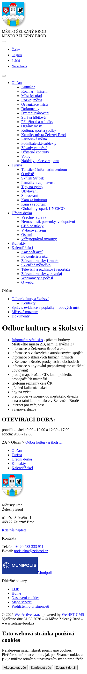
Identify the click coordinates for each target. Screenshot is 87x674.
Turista (17, 455)
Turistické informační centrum (44, 169)
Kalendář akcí (32, 252)
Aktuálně (28, 87)
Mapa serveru (22, 602)
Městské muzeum (25, 312)
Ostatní (26, 235)
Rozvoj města (31, 100)
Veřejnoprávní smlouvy (39, 239)
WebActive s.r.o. (27, 614)
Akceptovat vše (15, 667)
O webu (27, 282)
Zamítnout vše (41, 667)
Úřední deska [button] (22, 213)
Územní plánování (35, 113)
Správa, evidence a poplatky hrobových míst (45, 307)
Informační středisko (27, 340)
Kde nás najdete (14, 530)
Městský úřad (31, 96)
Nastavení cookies (25, 598)
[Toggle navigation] (4, 75)
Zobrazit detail (66, 667)
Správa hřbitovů (33, 117)
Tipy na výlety (32, 187)
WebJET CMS (73, 614)
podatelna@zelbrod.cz (31, 551)
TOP (15, 589)
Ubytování (29, 191)
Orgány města (32, 126)
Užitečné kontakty (35, 152)
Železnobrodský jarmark (39, 261)
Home (16, 593)
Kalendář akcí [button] (22, 248)
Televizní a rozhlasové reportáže (45, 269)
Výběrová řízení (33, 230)
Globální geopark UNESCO (43, 208)
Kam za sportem (33, 204)
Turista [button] (17, 165)
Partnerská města (34, 139)
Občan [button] (17, 83)
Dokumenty (30, 109)
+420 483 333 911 (29, 546)
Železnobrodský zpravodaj (41, 274)
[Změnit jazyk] (4, 41)
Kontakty (19, 243)
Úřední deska (22, 459)
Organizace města (34, 104)
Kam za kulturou (34, 200)
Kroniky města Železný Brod (43, 135)
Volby (25, 156)
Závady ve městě (34, 148)
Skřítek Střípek (32, 178)
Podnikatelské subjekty (38, 143)
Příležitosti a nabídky (37, 122)
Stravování (29, 195)
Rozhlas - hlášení (34, 91)
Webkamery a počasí (37, 278)
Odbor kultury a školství (30, 299)
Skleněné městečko (36, 265)
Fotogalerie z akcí (34, 256)
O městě (27, 174)
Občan (17, 450)
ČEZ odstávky (32, 226)
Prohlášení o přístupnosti (30, 606)
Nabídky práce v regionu (40, 161)
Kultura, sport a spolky (38, 130)
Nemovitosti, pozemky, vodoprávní (48, 222)
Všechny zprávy (33, 217)
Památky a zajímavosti (38, 182)
